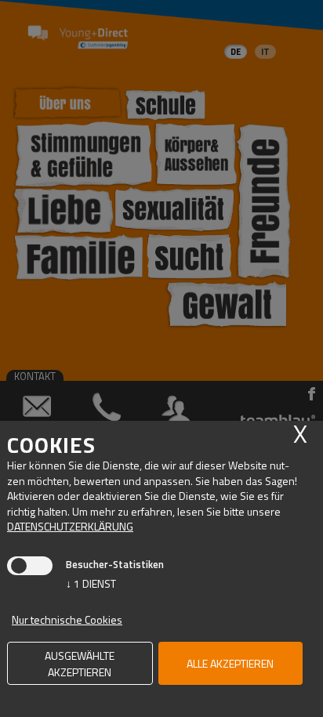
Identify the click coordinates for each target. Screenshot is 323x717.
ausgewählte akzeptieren (79, 663)
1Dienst (91, 583)
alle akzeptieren (230, 663)
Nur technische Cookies (67, 619)
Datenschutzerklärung (70, 526)
